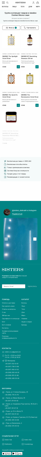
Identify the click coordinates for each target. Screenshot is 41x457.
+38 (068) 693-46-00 (12, 372)
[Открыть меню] (3, 2)
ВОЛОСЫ (5, 6)
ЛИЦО (14, 6)
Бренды (24, 325)
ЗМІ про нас (6, 315)
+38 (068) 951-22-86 (12, 375)
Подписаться (17, 214)
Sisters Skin (28, 440)
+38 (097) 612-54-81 (11, 363)
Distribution (8, 444)
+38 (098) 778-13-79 (12, 395)
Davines (4, 53)
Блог (3, 322)
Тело (23, 309)
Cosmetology (28, 444)
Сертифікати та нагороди (10, 318)
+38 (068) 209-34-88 (12, 420)
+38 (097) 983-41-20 (12, 369)
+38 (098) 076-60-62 (12, 426)
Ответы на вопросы (9, 309)
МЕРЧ (38, 6)
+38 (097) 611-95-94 (11, 401)
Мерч (23, 315)
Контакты (5, 328)
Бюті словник (6, 325)
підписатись (32, 286)
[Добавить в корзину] (18, 66)
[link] (37, 2)
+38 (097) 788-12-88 (12, 366)
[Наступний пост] (34, 239)
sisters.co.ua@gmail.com (13, 352)
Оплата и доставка (8, 303)
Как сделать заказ (8, 306)
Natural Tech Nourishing (32, 53)
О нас (4, 312)
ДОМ (30, 6)
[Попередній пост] (6, 239)
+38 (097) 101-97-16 (11, 408)
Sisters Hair (8, 440)
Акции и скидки (26, 322)
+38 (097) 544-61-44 (12, 414)
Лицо (23, 306)
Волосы (24, 303)
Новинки (24, 318)
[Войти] (33, 2)
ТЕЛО (22, 6)
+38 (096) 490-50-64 (12, 378)
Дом (23, 312)
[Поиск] (7, 2)
